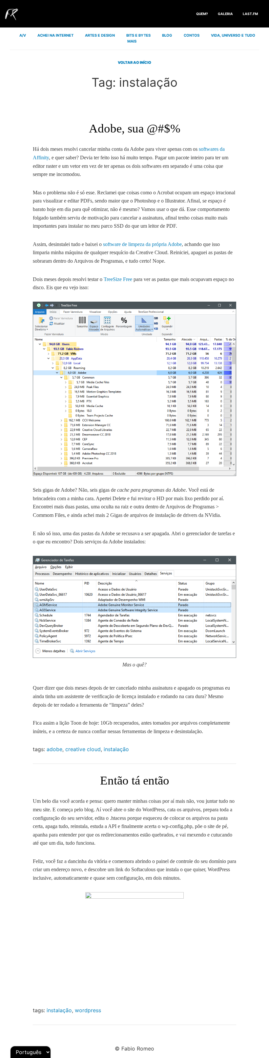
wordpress (88, 1010)
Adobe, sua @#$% (134, 128)
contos (191, 35)
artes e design (100, 35)
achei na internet (55, 35)
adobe (54, 749)
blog (167, 35)
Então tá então (134, 780)
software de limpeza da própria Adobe (142, 244)
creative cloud (83, 749)
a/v (22, 35)
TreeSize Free (118, 279)
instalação (116, 749)
